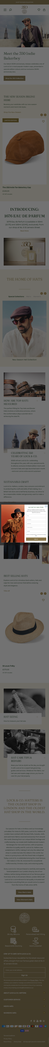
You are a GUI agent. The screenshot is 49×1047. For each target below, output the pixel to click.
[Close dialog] (46, 506)
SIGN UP (36, 539)
